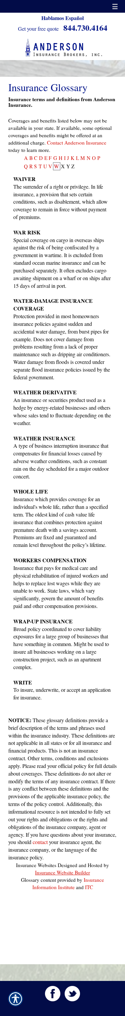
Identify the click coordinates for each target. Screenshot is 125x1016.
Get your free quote (38, 28)
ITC (89, 887)
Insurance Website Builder (62, 872)
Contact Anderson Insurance (76, 142)
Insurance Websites (36, 865)
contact (40, 841)
